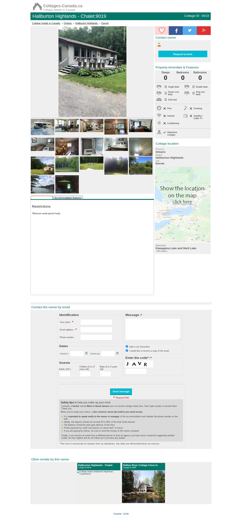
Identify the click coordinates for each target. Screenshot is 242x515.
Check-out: (95, 354)
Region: (159, 155)
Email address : (68, 329)
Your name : (66, 322)
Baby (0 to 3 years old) (108, 367)
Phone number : (67, 337)
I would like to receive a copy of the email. (149, 351)
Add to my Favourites (139, 346)
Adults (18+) (65, 369)
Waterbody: (161, 245)
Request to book (182, 54)
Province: (160, 149)
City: (158, 160)
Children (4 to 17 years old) (87, 367)
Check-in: (64, 354)
